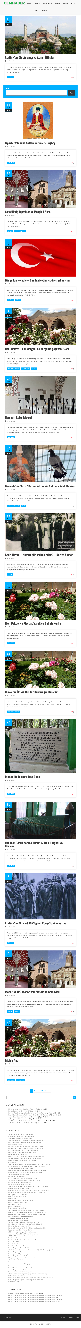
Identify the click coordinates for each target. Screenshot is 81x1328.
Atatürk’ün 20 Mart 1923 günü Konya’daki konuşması (36, 923)
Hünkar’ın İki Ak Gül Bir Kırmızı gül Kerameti (32, 692)
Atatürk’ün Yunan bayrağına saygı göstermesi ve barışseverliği (27, 1274)
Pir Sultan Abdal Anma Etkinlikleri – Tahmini (21, 1109)
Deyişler (44, 10)
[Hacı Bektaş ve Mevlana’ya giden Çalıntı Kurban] (40, 601)
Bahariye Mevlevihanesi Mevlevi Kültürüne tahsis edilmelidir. (27, 1228)
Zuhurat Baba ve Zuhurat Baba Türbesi (20, 1168)
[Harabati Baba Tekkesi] (40, 395)
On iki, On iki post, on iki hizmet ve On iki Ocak (22, 1178)
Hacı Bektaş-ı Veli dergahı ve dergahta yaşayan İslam (37, 349)
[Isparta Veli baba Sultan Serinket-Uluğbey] (40, 120)
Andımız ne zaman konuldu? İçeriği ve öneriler (22, 1264)
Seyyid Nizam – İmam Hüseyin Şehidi (20, 1272)
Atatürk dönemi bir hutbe (16, 1260)
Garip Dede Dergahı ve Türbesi (18, 1218)
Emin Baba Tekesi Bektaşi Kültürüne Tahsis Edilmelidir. (25, 1224)
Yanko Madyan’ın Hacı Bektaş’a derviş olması (22, 1270)
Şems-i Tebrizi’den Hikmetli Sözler (19, 1174)
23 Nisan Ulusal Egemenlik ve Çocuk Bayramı (22, 1236)
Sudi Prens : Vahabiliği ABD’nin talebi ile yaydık (23, 1234)
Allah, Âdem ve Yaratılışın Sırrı (17, 1196)
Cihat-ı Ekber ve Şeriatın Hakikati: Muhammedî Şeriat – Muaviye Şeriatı (30, 1250)
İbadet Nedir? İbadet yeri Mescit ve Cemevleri (32, 991)
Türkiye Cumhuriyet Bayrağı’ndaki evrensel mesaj (23, 1222)
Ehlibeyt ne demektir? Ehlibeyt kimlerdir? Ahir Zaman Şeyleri (27, 1212)
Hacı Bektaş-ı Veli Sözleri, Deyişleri (19, 1248)
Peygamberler (20, 231)
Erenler (57, 3)
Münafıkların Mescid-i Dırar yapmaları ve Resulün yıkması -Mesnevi (29, 1190)
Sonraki (47, 1091)
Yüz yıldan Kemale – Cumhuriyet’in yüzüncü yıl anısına (37, 280)
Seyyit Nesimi (12, 1266)
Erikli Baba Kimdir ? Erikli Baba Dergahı (20, 1216)
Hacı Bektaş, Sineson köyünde (17, 1256)
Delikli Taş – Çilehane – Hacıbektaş (19, 1246)
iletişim (71, 1317)
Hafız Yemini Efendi (14, 1204)
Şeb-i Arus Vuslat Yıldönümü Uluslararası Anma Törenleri (26, 1121)
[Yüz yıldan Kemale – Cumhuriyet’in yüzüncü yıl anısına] (40, 258)
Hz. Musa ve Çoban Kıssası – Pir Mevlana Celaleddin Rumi (26, 1192)
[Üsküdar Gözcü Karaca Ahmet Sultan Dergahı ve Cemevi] (40, 820)
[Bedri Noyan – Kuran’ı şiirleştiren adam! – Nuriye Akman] (40, 532)
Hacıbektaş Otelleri (14, 1281)
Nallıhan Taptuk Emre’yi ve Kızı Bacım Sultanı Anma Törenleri (27, 1113)
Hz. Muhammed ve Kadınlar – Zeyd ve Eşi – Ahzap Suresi (26, 1166)
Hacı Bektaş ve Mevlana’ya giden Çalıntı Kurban (33, 623)
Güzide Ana (11, 1060)
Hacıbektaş (47, 3)
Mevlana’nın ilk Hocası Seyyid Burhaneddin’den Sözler (25, 1172)
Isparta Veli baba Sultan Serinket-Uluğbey (30, 143)
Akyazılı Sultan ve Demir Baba (17, 1202)
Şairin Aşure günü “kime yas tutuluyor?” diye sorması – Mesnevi (28, 1186)
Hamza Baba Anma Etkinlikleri (17, 1111)
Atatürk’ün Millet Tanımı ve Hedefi (18, 1220)
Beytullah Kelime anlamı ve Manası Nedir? (21, 1268)
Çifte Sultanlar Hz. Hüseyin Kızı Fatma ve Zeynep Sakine (26, 1210)
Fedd (77, 1317)
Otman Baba (12, 1262)
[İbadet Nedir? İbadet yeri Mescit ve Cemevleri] (40, 969)
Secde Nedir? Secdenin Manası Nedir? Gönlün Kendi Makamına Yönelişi (31, 1277)
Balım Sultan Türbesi (14, 1244)
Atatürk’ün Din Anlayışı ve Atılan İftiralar (29, 57)
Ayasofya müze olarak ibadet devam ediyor (21, 1200)
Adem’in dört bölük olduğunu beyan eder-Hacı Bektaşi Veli (26, 1214)
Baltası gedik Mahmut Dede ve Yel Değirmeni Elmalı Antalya (27, 1170)
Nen (57, 1297)
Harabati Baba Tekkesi (18, 417)
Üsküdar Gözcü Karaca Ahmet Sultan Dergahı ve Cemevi (34, 844)
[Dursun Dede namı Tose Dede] (40, 746)
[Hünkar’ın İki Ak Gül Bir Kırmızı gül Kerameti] (40, 669)
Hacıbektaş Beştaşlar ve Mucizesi (18, 1238)
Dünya (36, 10)
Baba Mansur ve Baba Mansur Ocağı (20, 1230)
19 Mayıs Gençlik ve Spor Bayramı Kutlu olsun (22, 1232)
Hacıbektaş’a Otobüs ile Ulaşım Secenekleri (22, 1240)
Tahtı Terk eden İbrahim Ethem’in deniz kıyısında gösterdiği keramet (29, 1164)
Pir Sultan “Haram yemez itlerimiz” (19, 1226)
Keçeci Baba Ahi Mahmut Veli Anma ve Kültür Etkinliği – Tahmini (28, 1115)
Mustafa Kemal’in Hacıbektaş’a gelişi (19, 1182)
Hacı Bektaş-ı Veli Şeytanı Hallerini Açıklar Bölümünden (25, 1279)
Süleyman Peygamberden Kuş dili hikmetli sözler (23, 1258)
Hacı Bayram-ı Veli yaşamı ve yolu (19, 1254)
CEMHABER (7, 1317)
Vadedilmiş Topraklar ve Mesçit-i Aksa (28, 211)
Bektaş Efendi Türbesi (15, 1242)
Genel (29, 3)
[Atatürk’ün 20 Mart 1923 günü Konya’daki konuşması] (40, 896)
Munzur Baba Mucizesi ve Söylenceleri (20, 1188)
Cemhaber (12, 61)
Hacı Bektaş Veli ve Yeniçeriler (17, 1194)
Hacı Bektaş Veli (13, 368)
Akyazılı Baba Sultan (14, 1206)
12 (42, 1091)
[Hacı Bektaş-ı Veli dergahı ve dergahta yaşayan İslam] (40, 326)
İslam (37, 3)
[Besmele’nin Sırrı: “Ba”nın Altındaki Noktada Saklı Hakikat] (40, 463)
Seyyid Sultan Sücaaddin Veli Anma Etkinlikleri (22, 1117)
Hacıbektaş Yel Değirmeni (16, 1176)
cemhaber (45, 1324)
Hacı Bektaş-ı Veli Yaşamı (16, 1252)
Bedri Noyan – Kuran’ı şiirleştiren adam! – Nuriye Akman (39, 554)
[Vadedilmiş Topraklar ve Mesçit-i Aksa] (40, 189)
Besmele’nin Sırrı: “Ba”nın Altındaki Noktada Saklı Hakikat (40, 486)
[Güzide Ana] (40, 1038)
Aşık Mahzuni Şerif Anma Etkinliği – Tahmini (22, 1123)
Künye (63, 1317)
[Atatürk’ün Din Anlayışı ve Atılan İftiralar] (40, 35)
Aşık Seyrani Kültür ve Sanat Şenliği (19, 1119)
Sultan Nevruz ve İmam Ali (16, 1276)
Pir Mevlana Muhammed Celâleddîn (19, 1184)
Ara (7, 88)
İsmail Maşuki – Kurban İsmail (17, 1208)
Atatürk (65, 3)
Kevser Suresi (12, 1198)
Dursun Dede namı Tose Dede (22, 776)
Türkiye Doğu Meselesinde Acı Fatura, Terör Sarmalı (24, 1180)
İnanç (10, 231)
